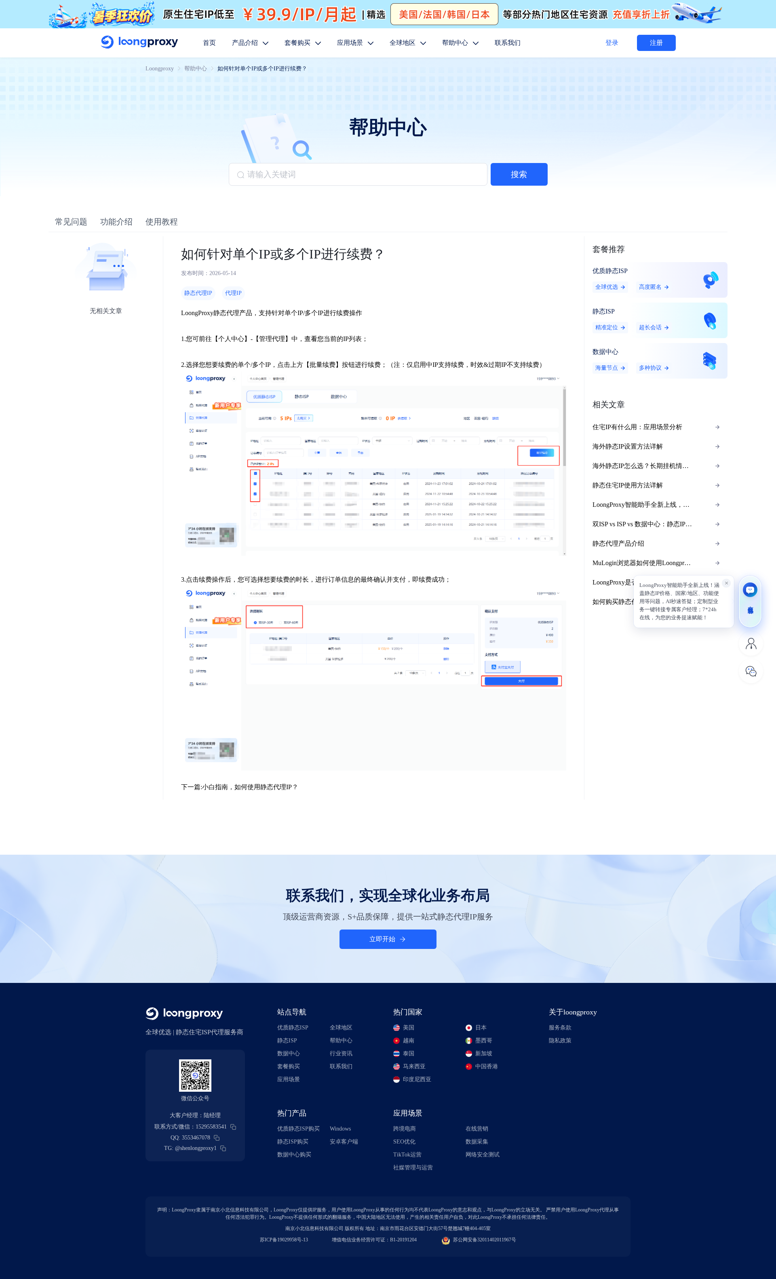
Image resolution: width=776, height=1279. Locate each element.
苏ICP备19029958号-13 (284, 1240)
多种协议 (650, 368)
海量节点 (606, 368)
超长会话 (650, 327)
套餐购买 (298, 42)
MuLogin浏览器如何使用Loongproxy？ (646, 562)
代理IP (233, 293)
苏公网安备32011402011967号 (484, 1240)
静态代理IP (198, 293)
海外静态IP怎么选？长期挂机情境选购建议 (651, 465)
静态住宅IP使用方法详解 (628, 485)
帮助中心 (456, 42)
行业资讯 (341, 1053)
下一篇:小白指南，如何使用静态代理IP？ (239, 786)
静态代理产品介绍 (618, 543)
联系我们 (508, 42)
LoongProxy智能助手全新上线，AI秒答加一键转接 (651, 504)
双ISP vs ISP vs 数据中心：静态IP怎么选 (649, 524)
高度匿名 (650, 287)
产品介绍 (245, 42)
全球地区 (403, 42)
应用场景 (351, 42)
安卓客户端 (344, 1142)
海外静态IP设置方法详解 (628, 446)
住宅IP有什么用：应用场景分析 (637, 427)
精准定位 (606, 327)
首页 (209, 42)
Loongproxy (160, 69)
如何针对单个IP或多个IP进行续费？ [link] (262, 69)
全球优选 (606, 287)
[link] (160, 69)
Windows (340, 1129)
